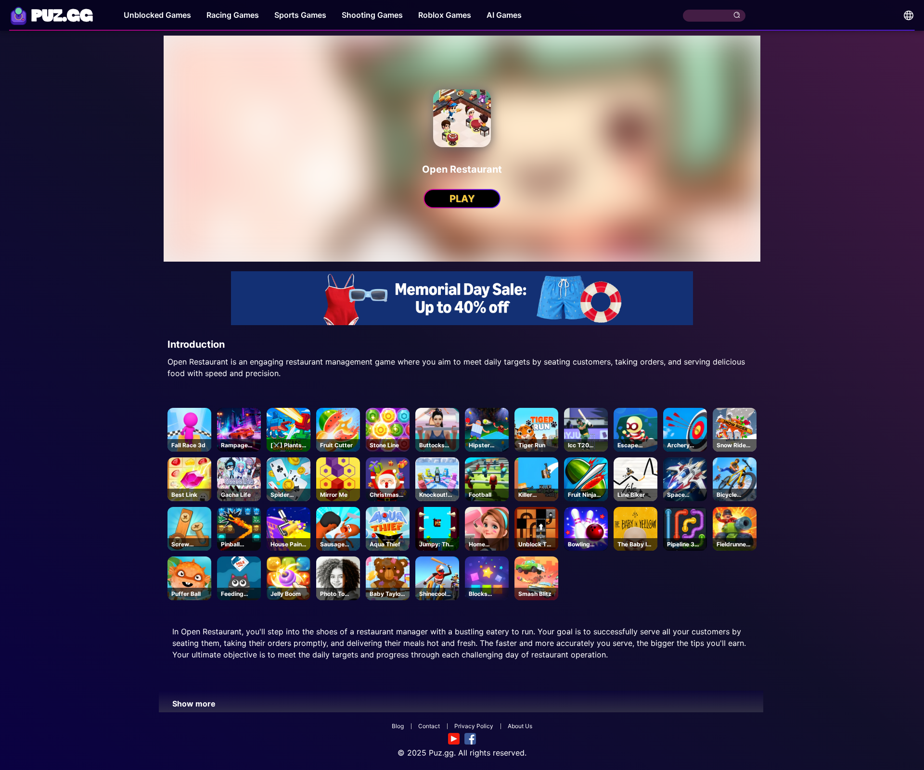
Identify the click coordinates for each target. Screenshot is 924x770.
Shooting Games (372, 15)
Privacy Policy (473, 726)
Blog (398, 726)
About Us (520, 726)
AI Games (504, 15)
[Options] (908, 15)
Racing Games (232, 15)
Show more (194, 703)
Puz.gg (441, 752)
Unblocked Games (157, 15)
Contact (429, 726)
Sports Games (300, 15)
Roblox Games (444, 15)
